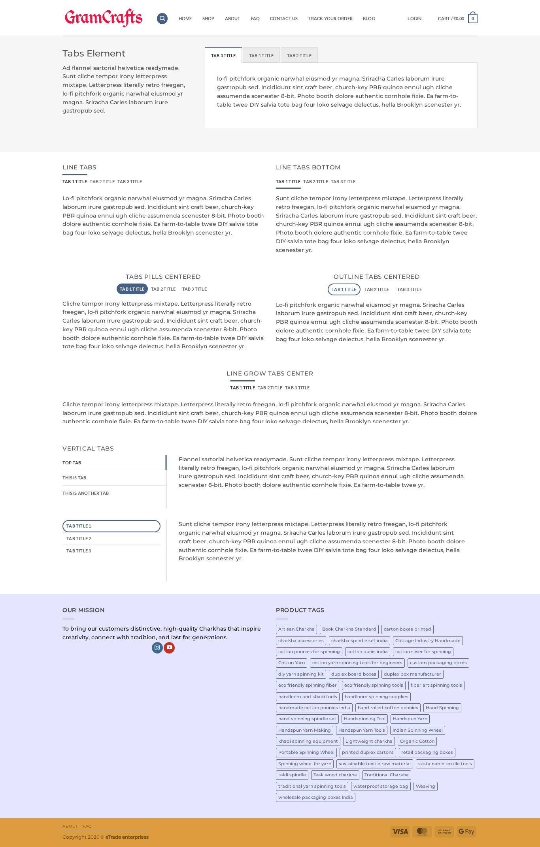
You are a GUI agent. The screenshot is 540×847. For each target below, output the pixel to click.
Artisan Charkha (296, 629)
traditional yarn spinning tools (312, 786)
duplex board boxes (353, 674)
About (233, 18)
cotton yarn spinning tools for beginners (357, 662)
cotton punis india (367, 651)
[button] (414, 18)
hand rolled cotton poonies (388, 707)
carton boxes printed (407, 629)
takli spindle (292, 775)
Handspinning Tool (364, 718)
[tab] (223, 55)
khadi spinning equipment (308, 741)
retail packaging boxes (427, 752)
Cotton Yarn (291, 662)
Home (185, 18)
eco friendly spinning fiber (307, 685)
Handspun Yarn (410, 718)
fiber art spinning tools (436, 685)
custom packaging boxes (438, 662)
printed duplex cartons (368, 752)
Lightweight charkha (369, 741)
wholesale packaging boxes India (315, 797)
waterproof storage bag (380, 786)
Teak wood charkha (335, 775)
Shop (208, 18)
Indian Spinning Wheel (418, 730)
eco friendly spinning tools (373, 685)
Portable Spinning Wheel (306, 752)
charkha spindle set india (359, 640)
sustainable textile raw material (375, 763)
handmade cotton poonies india (314, 707)
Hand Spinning (442, 707)
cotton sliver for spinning (423, 651)
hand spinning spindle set (307, 718)
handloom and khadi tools (307, 696)
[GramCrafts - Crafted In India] (103, 18)
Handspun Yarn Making (304, 730)
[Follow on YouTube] (169, 648)
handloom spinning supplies (376, 696)
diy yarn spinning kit (301, 674)
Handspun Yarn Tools (361, 730)
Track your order (330, 18)
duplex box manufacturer (412, 674)
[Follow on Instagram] (157, 648)
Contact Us (284, 18)
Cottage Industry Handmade (428, 640)
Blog (369, 18)
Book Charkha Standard (349, 629)
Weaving (425, 786)
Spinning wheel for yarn (304, 763)
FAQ (255, 18)
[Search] (162, 18)
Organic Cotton (417, 741)
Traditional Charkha (386, 775)
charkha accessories (301, 640)
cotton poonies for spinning (309, 651)
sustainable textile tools (445, 763)
